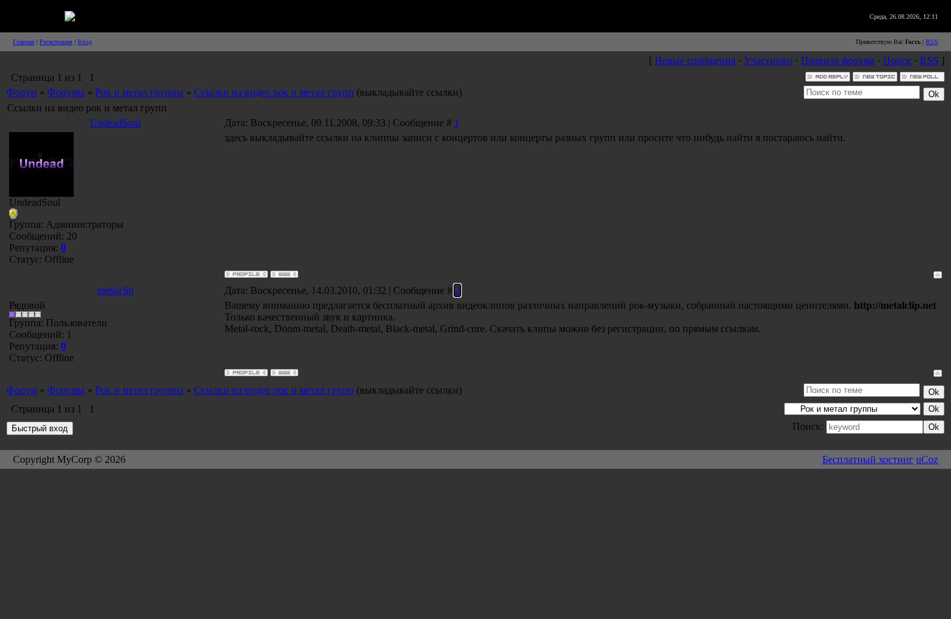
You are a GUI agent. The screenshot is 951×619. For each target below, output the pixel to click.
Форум (21, 92)
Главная (23, 41)
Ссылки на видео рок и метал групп (274, 92)
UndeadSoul (115, 122)
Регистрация (55, 41)
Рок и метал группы (139, 92)
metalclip (115, 290)
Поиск (897, 60)
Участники (768, 60)
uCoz (927, 459)
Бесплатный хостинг (867, 459)
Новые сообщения (695, 60)
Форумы (66, 92)
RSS (932, 41)
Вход (85, 41)
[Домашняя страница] (284, 274)
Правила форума (838, 60)
